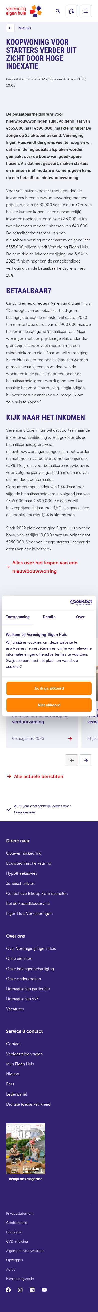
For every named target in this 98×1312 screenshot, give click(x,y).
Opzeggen (14, 1260)
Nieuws (19, 29)
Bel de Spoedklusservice (28, 903)
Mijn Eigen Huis (20, 1064)
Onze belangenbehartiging (30, 968)
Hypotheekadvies (21, 873)
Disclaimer (14, 1232)
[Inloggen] (72, 11)
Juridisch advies (20, 883)
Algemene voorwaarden (25, 1251)
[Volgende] (86, 760)
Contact (13, 1043)
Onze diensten (19, 958)
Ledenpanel (16, 1094)
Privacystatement (20, 1213)
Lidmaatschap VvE (22, 998)
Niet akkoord (49, 705)
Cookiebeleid (16, 1223)
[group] (25, 1155)
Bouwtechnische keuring (28, 863)
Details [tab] (49, 617)
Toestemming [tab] (18, 617)
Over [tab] (80, 617)
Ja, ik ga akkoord (49, 688)
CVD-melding (17, 1241)
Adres (10, 1269)
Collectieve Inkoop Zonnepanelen (37, 893)
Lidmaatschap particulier (28, 988)
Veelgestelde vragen (24, 1054)
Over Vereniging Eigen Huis (31, 948)
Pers (10, 1084)
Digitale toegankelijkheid (28, 1104)
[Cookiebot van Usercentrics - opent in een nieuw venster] (70, 602)
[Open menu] (86, 11)
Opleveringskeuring (23, 853)
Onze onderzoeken (23, 978)
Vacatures (15, 1009)
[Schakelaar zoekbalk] (58, 11)
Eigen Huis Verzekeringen (29, 913)
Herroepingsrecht (20, 1279)
